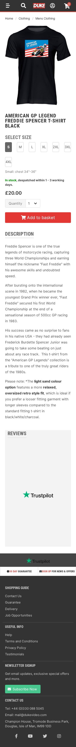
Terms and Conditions (21, 641)
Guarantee (13, 602)
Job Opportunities (18, 615)
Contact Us (13, 596)
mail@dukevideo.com (31, 715)
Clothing (24, 18)
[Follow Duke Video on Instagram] (59, 736)
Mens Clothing (45, 18)
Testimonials (14, 654)
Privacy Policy (15, 648)
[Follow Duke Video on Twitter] (45, 736)
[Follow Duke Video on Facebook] (16, 736)
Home (9, 18)
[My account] (52, 6)
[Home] (39, 8)
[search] (23, 6)
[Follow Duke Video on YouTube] (30, 736)
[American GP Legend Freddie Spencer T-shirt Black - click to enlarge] (38, 105)
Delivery (11, 609)
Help (8, 635)
